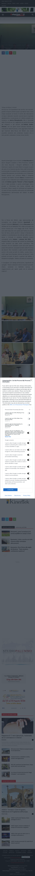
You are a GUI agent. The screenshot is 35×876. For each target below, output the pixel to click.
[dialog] (17, 438)
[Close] (31, 380)
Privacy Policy (26, 495)
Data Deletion (8, 495)
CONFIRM (10, 489)
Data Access (17, 495)
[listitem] (17, 409)
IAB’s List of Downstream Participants (19, 404)
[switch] (28, 413)
